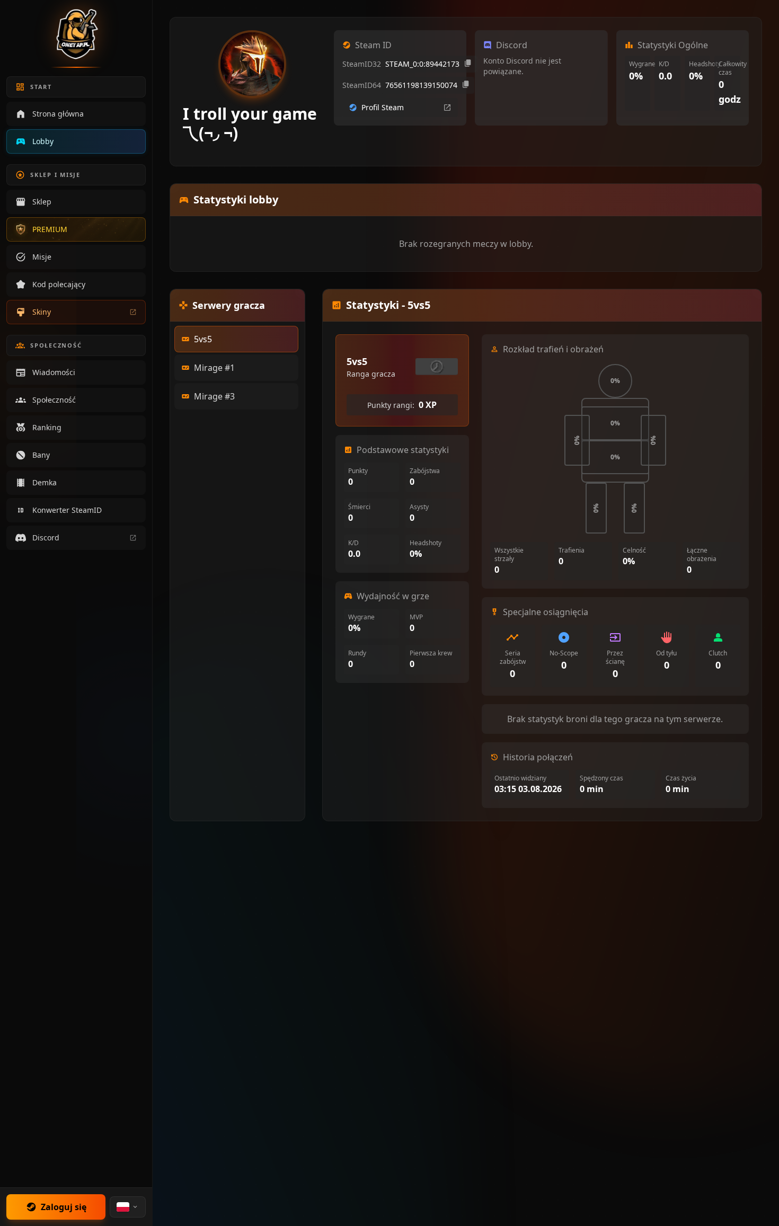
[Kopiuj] (468, 64)
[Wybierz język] (128, 1207)
